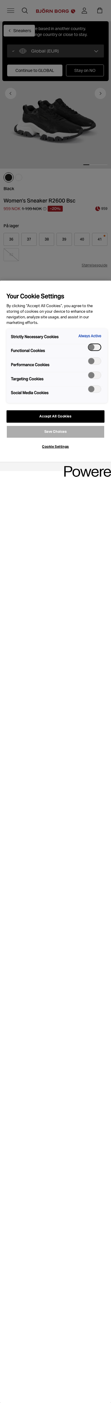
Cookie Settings (55, 446)
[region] (55, 842)
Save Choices (55, 431)
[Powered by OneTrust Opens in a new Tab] (85, 467)
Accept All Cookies (55, 416)
